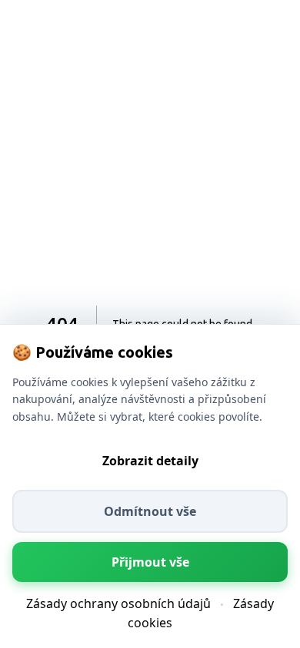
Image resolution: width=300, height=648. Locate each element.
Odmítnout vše (150, 511)
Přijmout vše (150, 562)
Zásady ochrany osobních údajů (118, 603)
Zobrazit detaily (150, 460)
